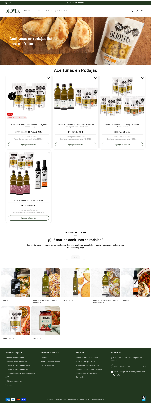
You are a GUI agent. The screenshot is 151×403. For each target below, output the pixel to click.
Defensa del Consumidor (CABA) (18, 365)
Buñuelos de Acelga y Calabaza (87, 365)
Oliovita (56, 399)
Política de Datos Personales (16, 362)
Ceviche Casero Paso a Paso (86, 373)
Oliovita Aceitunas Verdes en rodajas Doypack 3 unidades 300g (28, 125)
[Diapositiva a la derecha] (84, 257)
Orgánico (67, 300)
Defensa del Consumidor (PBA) (17, 369)
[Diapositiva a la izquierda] (67, 257)
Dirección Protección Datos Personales (20, 373)
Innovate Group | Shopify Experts (91, 399)
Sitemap (9, 385)
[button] (28, 10)
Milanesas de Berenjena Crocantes (89, 369)
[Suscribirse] (142, 366)
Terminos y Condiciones (15, 358)
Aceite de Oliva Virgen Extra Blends (45, 301)
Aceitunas (7, 338)
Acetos (126, 300)
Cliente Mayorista (47, 365)
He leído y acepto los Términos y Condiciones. (129, 372)
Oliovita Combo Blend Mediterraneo (28, 200)
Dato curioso (80, 377)
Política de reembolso (14, 381)
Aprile (5, 300)
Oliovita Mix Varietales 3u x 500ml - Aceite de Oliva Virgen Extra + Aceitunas (75, 125)
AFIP (7, 377)
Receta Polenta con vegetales (87, 358)
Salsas (36, 338)
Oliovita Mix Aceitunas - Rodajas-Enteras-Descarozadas (122, 125)
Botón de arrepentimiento (50, 362)
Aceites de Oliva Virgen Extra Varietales (105, 301)
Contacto (44, 358)
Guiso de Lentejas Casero (85, 362)
